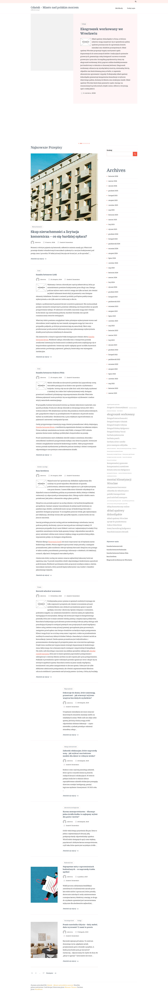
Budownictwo (68, 863)
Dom (38, 271)
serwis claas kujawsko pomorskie (114, 500)
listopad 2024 (113, 239)
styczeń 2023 (112, 345)
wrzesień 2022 (113, 364)
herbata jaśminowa (115, 435)
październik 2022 (114, 359)
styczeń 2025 (112, 229)
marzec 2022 (112, 393)
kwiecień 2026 (113, 176)
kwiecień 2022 (113, 388)
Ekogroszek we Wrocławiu (100, 34)
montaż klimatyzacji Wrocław (119, 481)
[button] (79, 143)
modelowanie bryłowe (112, 476)
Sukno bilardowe (114, 525)
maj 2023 (111, 326)
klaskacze (134, 448)
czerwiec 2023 (113, 321)
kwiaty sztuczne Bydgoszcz (118, 470)
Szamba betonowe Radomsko (116, 550)
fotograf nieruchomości (117, 418)
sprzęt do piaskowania (116, 522)
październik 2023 (114, 301)
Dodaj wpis (131, 8)
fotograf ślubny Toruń (116, 432)
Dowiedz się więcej (37, 259)
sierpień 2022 (113, 369)
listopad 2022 (113, 354)
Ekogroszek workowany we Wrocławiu (119, 560)
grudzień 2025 (113, 191)
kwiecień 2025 (113, 215)
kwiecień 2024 (113, 273)
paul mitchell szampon (117, 497)
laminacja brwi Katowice (112, 473)
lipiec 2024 (112, 258)
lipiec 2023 (112, 316)
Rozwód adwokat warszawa (48, 591)
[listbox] (84, 79)
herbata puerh (113, 438)
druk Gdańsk (120, 410)
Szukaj (109, 150)
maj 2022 (111, 383)
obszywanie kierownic (116, 487)
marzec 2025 (112, 219)
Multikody (119, 8)
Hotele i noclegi (42, 467)
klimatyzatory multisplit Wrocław (114, 454)
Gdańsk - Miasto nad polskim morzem (60, 985)
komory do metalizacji (111, 460)
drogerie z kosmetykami (117, 407)
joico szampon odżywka (117, 445)
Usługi (84, 29)
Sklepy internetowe (70, 747)
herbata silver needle (116, 442)
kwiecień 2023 (113, 330)
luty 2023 (111, 340)
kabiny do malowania (111, 448)
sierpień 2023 (113, 311)
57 (44, 973)
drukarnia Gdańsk (133, 407)
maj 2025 (111, 210)
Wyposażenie (68, 689)
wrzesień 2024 (113, 248)
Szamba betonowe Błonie (45, 427)
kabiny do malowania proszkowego (124, 448)
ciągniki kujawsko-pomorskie (113, 404)
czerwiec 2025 (113, 205)
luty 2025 (111, 224)
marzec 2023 (112, 335)
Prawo (39, 587)
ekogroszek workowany (121, 414)
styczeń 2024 (112, 287)
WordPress (38, 989)
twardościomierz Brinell (117, 532)
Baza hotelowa (42, 471)
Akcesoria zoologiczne (71, 807)
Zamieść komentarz (66, 242)
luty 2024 (111, 282)
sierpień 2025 (113, 200)
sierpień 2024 (113, 253)
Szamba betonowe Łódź (46, 275)
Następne (49, 973)
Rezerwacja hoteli (54, 542)
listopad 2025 (113, 195)
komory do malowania (127, 457)
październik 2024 (114, 244)
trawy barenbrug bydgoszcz (119, 528)
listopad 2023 (113, 297)
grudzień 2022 (113, 350)
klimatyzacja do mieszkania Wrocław (115, 451)
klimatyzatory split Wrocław (128, 454)
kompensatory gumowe (117, 463)
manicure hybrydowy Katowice (125, 473)
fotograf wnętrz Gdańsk (117, 422)
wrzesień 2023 (113, 306)
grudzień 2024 (113, 234)
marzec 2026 (112, 181)
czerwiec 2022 (113, 379)
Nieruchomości (37, 227)
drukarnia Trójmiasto (111, 410)
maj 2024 (111, 268)
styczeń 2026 (112, 186)
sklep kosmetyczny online (118, 507)
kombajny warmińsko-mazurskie (114, 457)
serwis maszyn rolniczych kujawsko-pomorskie (117, 503)
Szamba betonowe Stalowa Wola (50, 373)
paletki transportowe (116, 494)
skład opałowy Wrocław (117, 518)
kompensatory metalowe (118, 466)
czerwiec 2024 (113, 263)
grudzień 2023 (113, 292)
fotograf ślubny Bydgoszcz (118, 428)
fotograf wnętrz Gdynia (117, 425)
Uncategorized (69, 920)
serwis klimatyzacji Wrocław (128, 500)
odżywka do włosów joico (118, 491)
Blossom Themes (71, 987)
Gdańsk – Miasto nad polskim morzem (55, 7)
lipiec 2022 (112, 374)
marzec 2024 (112, 277)
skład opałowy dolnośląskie (115, 512)
